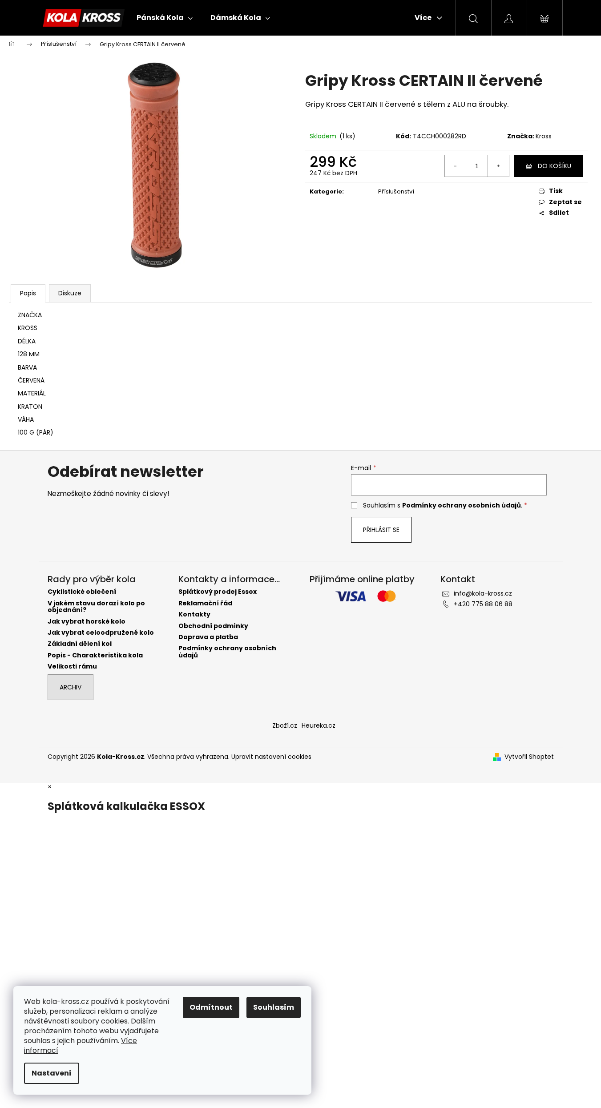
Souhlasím (273, 1007)
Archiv (70, 687)
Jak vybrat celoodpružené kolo (101, 632)
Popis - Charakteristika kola (95, 655)
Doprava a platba (208, 637)
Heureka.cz (318, 725)
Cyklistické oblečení (82, 591)
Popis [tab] (28, 293)
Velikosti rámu (72, 666)
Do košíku (554, 165)
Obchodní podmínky (213, 626)
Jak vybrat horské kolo (86, 621)
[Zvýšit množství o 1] (498, 166)
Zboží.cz (284, 725)
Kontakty (194, 614)
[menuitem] (165, 18)
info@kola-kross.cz (483, 593)
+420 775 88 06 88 (483, 604)
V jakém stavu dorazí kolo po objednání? (96, 607)
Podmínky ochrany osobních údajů (461, 505)
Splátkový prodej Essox (217, 591)
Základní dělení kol (80, 644)
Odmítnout (211, 1007)
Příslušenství (396, 191)
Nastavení (52, 1073)
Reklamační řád (205, 603)
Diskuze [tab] (69, 293)
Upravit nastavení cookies (271, 756)
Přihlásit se (381, 529)
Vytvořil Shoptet (529, 757)
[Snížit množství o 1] (455, 166)
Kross (544, 136)
